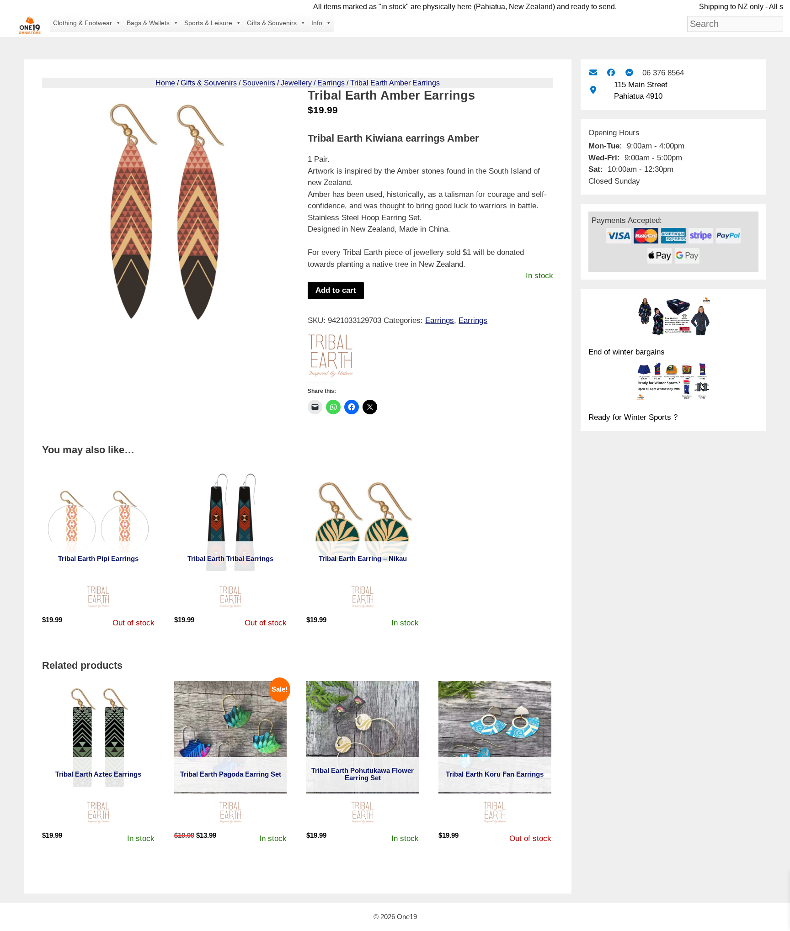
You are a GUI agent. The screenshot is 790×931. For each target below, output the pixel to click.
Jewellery (296, 83)
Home (165, 83)
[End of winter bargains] (673, 317)
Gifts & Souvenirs (272, 22)
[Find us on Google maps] (593, 90)
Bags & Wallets (148, 22)
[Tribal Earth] (330, 358)
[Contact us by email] (593, 73)
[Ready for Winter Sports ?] (673, 383)
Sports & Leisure (208, 22)
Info (316, 22)
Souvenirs (258, 83)
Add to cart (335, 290)
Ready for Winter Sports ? (633, 417)
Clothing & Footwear (82, 22)
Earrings (331, 83)
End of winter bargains (626, 352)
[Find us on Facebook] (611, 73)
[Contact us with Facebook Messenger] (629, 73)
